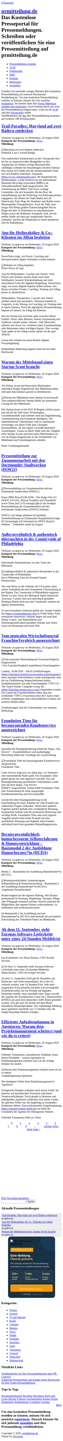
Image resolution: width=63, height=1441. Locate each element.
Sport (12, 1346)
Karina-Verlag (50, 1399)
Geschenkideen (34, 1399)
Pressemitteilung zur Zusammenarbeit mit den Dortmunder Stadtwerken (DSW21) (23, 463)
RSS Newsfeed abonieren (15, 1198)
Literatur (13, 1324)
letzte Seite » (33, 1129)
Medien (13, 1328)
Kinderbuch (7, 1402)
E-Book (21, 1399)
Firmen (13, 1310)
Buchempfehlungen (11, 1395)
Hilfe (12, 74)
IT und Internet (17, 1317)
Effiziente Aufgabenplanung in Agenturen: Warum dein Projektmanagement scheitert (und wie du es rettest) (31, 1029)
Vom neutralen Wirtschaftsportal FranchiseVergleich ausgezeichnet (30, 637)
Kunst (12, 1320)
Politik (12, 1335)
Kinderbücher (22, 1402)
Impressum (15, 81)
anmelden (26, 1423)
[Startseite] (7, 2)
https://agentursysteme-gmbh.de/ (19, 1108)
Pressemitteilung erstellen (22, 63)
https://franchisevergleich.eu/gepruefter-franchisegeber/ (31, 674)
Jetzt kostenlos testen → (31, 1289)
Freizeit (13, 1313)
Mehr (59, 1405)
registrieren (7, 103)
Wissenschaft (16, 1360)
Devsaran (18, 1436)
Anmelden (14, 85)
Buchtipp (28, 1395)
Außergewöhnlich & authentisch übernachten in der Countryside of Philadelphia (31, 539)
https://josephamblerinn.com (21, 613)
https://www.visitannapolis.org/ (18, 176)
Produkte (14, 1338)
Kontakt (13, 78)
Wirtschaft (14, 1356)
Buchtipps (38, 1395)
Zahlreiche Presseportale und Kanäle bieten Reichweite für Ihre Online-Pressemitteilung (30, 1381)
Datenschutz (16, 71)
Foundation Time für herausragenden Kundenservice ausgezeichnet (28, 725)
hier (24, 115)
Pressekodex (17, 112)
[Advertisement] (31, 1165)
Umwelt (13, 1353)
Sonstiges (14, 1342)
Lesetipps (35, 1402)
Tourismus (14, 1349)
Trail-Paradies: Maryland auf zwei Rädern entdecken (31, 128)
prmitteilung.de (19, 11)
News (39, 140)
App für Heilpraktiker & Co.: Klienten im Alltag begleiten (27, 234)
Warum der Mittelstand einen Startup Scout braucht (27, 364)
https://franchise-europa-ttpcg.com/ (20, 689)
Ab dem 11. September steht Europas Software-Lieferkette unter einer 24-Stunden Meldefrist (30, 934)
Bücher (12, 1399)
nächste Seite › (51, 1126)
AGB (12, 67)
